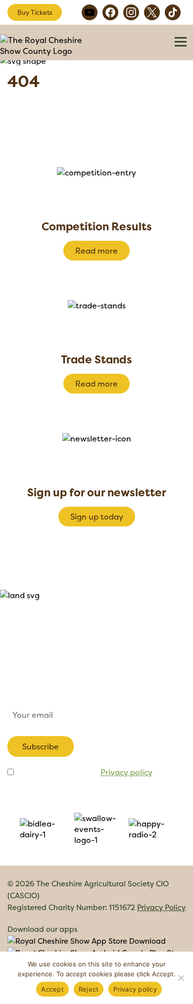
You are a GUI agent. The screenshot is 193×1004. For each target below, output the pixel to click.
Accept (52, 989)
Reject (89, 989)
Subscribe (40, 746)
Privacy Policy (161, 907)
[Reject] (181, 978)
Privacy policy (126, 772)
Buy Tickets (34, 12)
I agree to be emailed (84, 772)
